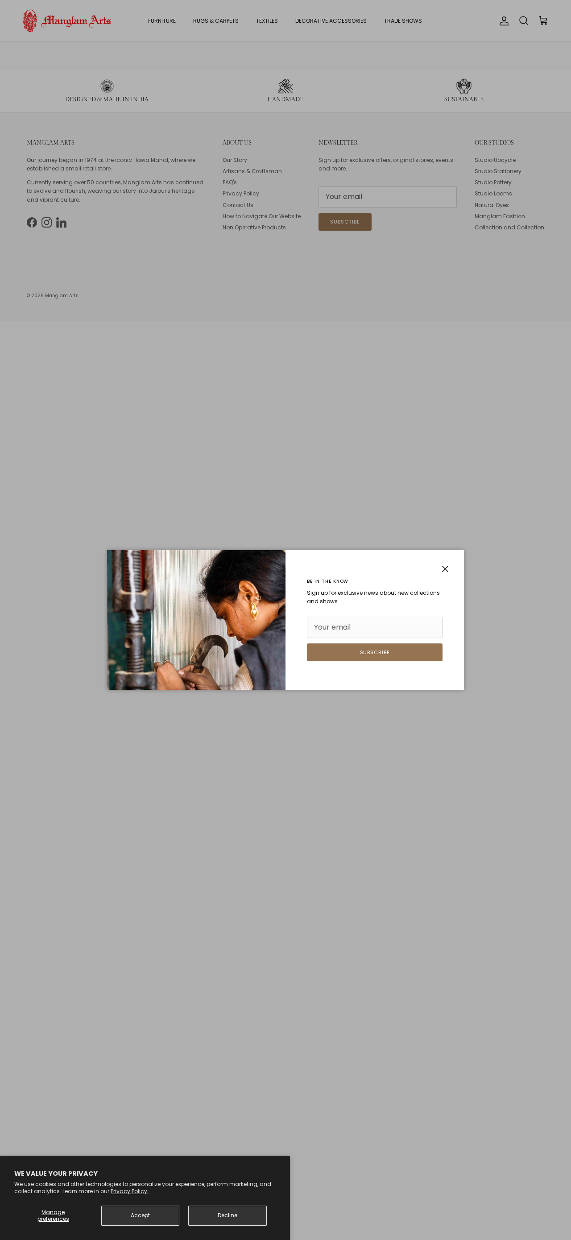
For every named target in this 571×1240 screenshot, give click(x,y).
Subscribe (375, 652)
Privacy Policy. (130, 1191)
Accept (140, 1215)
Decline (227, 1215)
